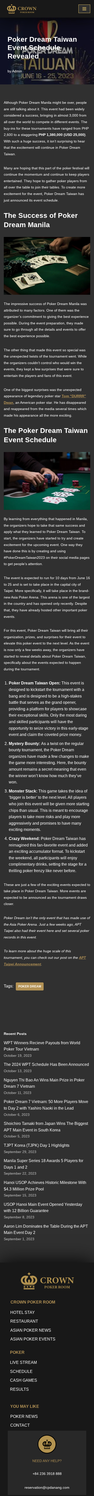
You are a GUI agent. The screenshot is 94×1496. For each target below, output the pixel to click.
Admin (17, 71)
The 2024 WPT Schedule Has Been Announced (46, 1064)
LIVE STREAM (23, 1362)
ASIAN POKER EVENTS (32, 1339)
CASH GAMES (23, 1380)
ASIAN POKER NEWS (30, 1330)
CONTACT (20, 1425)
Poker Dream (29, 986)
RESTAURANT (24, 1321)
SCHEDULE (21, 1371)
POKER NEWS (24, 1416)
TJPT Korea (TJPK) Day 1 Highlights (36, 1145)
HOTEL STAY (22, 1312)
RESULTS (19, 1389)
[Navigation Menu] (84, 9)
